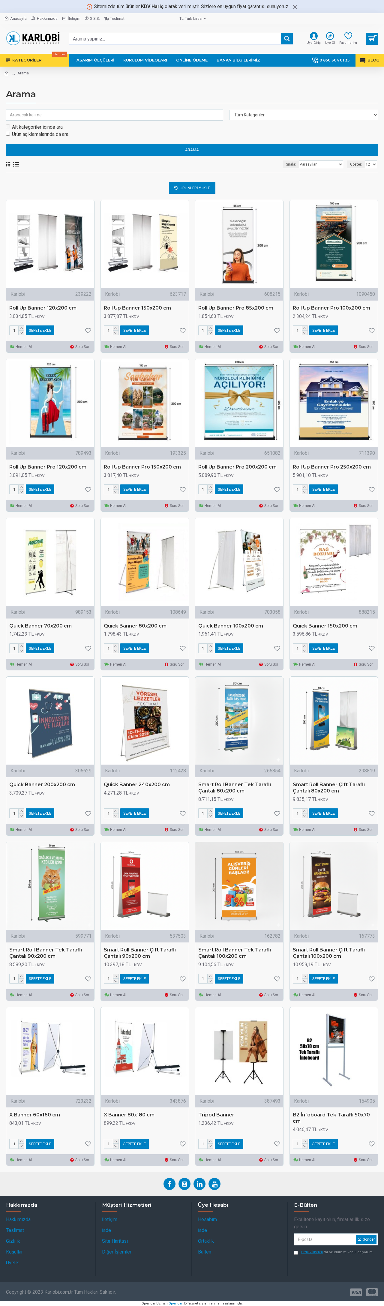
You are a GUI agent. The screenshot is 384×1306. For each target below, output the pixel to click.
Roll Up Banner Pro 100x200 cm (331, 308)
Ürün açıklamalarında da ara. (40, 134)
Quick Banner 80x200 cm (135, 626)
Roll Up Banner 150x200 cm (137, 308)
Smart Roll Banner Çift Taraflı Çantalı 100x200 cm (329, 953)
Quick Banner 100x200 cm (230, 626)
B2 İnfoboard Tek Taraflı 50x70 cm (331, 1118)
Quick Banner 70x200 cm (40, 626)
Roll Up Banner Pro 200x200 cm (237, 467)
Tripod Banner (216, 1115)
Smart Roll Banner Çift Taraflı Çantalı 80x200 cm (329, 788)
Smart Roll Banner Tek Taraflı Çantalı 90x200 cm (45, 953)
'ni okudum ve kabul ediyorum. (337, 1252)
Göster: (356, 164)
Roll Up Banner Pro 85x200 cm (235, 308)
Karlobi (17, 294)
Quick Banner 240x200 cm (137, 784)
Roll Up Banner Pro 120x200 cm (47, 467)
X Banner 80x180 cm (129, 1115)
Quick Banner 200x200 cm (42, 784)
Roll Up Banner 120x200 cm (42, 308)
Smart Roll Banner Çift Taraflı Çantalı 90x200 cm (140, 953)
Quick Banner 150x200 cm (325, 626)
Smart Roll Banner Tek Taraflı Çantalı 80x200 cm (234, 788)
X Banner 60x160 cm (34, 1115)
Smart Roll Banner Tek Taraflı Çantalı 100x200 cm (234, 953)
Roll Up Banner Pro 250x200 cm (332, 467)
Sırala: (291, 164)
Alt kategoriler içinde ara (37, 127)
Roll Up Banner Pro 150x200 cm (142, 467)
